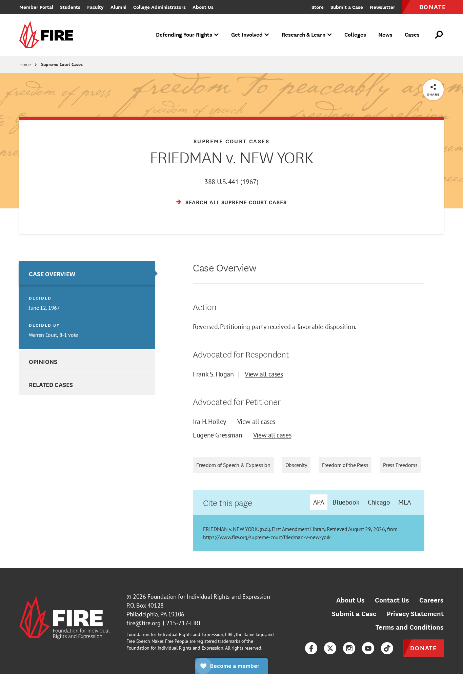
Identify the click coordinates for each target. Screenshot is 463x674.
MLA (404, 502)
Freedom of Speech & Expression (233, 465)
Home (25, 64)
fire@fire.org (143, 623)
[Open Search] (439, 34)
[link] (48, 35)
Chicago (379, 502)
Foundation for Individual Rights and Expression (208, 596)
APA (318, 502)
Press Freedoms (400, 465)
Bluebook (346, 502)
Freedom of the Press (345, 465)
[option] (87, 305)
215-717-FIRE (184, 623)
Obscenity (296, 465)
